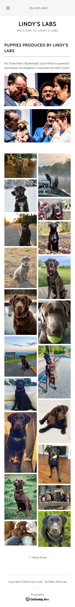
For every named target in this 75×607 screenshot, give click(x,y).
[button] (8, 8)
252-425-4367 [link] (38, 8)
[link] (37, 24)
